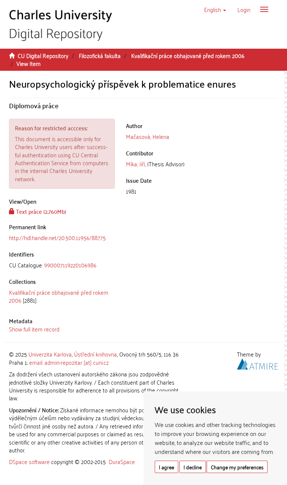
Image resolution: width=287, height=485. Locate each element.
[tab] (62, 265)
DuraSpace (122, 461)
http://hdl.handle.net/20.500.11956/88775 (57, 237)
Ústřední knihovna (95, 354)
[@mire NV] (257, 362)
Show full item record (34, 329)
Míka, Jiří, (136, 163)
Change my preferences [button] (237, 467)
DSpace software (29, 461)
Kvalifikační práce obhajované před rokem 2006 (187, 55)
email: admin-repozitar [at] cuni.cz (69, 362)
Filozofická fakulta (100, 55)
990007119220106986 (70, 265)
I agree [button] (166, 467)
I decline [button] (192, 467)
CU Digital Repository (43, 55)
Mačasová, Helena (147, 136)
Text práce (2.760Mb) (40, 211)
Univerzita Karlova (50, 354)
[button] (215, 9)
